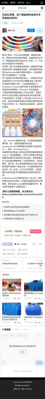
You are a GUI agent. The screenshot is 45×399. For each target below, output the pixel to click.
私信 (39, 30)
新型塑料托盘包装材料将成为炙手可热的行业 (21, 215)
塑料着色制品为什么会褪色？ (15, 211)
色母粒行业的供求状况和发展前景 (16, 207)
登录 (22, 352)
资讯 (5, 23)
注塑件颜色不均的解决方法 (14, 219)
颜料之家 (29, 382)
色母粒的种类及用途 (9, 263)
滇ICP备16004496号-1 (22, 385)
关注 (31, 30)
